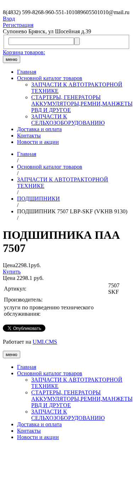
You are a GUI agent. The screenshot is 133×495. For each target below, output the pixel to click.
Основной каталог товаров (49, 78)
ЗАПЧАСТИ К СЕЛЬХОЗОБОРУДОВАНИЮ (68, 119)
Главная (26, 72)
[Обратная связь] (66, 469)
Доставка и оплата (39, 129)
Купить (12, 272)
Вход (9, 19)
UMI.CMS (45, 342)
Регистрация (18, 25)
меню (11, 59)
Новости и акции (38, 142)
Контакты (29, 136)
